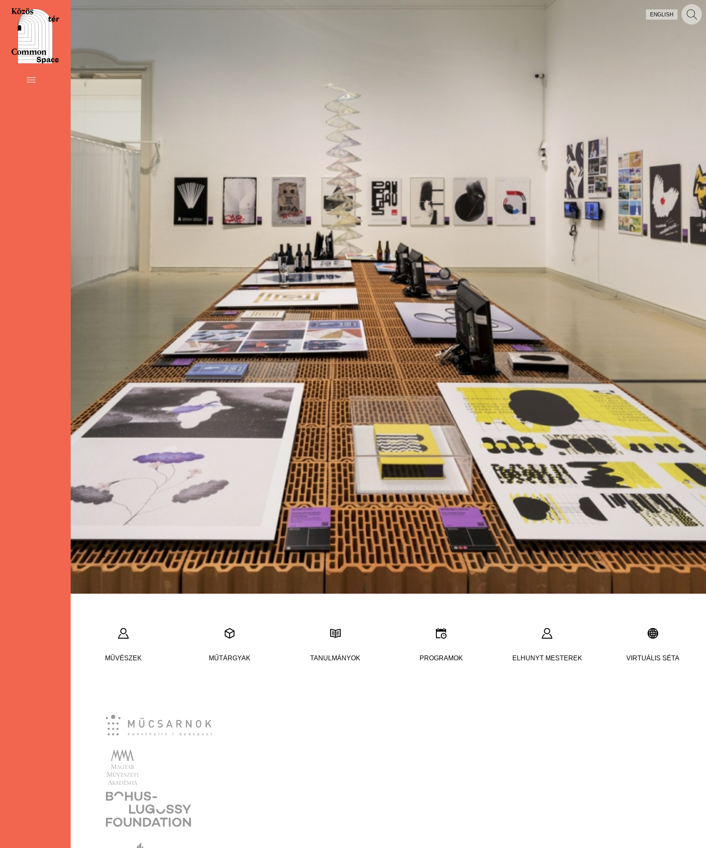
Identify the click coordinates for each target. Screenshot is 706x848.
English (661, 14)
